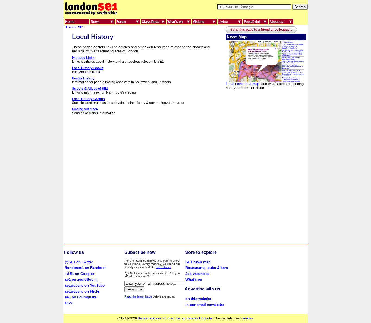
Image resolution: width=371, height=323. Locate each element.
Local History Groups (88, 99)
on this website (198, 299)
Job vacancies (197, 274)
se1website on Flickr (82, 291)
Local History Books (87, 68)
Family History (83, 78)
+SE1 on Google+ (80, 274)
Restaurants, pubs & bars (207, 268)
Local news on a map (242, 84)
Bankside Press (149, 318)
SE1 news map (198, 262)
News (95, 22)
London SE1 (75, 27)
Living (223, 22)
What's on (175, 22)
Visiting (198, 22)
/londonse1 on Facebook (85, 268)
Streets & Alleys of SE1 (90, 89)
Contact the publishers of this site (187, 318)
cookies (247, 318)
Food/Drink (252, 22)
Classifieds (150, 22)
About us (276, 22)
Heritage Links (83, 58)
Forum (121, 22)
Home (69, 22)
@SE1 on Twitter (79, 262)
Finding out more (85, 109)
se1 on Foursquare (80, 297)
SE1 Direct (163, 267)
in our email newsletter (205, 305)
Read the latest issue (138, 296)
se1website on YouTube (85, 285)
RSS (68, 303)
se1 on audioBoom (81, 279)
